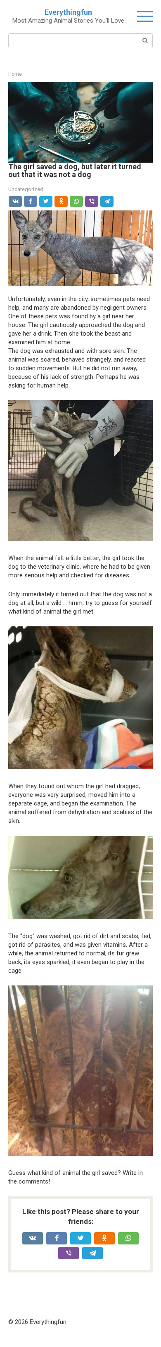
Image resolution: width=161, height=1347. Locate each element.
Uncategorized (25, 189)
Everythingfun (68, 12)
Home (15, 74)
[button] (80, 121)
